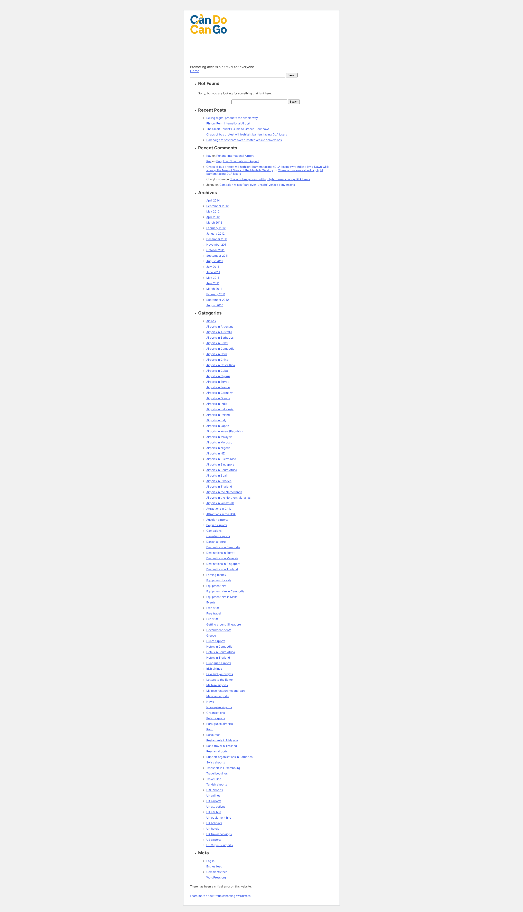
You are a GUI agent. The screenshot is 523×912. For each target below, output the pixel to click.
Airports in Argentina (220, 326)
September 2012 (217, 206)
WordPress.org (216, 877)
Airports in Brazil (217, 343)
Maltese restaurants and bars (225, 690)
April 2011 (212, 283)
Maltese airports (217, 685)
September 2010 (217, 299)
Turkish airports (216, 784)
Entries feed (214, 866)
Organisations (215, 712)
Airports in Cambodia (220, 348)
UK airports (213, 801)
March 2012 (214, 222)
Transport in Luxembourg (223, 768)
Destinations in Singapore (223, 563)
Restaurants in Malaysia (222, 740)
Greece (211, 635)
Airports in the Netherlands (224, 492)
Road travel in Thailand (221, 746)
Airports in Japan (217, 425)
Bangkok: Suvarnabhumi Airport (237, 161)
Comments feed (217, 872)
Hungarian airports (218, 663)
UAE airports (214, 790)
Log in (210, 861)
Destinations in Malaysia (222, 558)
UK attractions (215, 806)
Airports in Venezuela (220, 503)
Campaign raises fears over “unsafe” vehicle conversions (244, 140)
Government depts (218, 630)
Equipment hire (216, 585)
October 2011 (215, 250)
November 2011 (217, 244)
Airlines (211, 321)
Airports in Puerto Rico (221, 459)
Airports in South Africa (221, 470)
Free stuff (212, 608)
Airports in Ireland (218, 414)
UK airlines (213, 795)
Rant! (209, 729)
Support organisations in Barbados (229, 757)
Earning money (216, 574)
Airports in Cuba (217, 370)
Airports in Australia (219, 332)
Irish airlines (214, 668)
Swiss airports (215, 762)
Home (194, 71)
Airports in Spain (217, 475)
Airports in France (218, 387)
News (210, 701)
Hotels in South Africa (220, 652)
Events (210, 602)
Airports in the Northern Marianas (228, 497)
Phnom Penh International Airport (228, 123)
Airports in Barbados (220, 337)
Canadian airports (218, 536)
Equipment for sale (218, 580)
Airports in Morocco (219, 442)
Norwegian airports (219, 707)
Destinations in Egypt (220, 552)
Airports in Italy (216, 420)
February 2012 (216, 228)
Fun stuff (212, 619)
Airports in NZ (215, 453)
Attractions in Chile (218, 508)
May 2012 (212, 211)
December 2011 (216, 239)
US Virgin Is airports (219, 845)
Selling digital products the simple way (232, 118)
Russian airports (217, 751)
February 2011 (215, 294)
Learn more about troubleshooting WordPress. (220, 895)
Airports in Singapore (220, 464)
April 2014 (213, 200)
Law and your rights (219, 674)
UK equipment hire (218, 817)
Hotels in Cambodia (219, 646)
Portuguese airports (219, 723)
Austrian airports (217, 519)
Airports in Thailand (219, 486)
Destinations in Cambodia (223, 547)
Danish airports (216, 541)
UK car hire (213, 812)
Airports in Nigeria (218, 448)
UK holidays (214, 823)
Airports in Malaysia (219, 437)
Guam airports (215, 641)
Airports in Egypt (217, 381)
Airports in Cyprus (218, 376)
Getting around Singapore (223, 624)
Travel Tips (213, 779)
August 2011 (214, 261)
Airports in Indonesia (220, 409)
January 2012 (215, 233)
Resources (213, 734)
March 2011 (214, 288)
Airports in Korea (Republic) (224, 431)
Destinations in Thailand (222, 569)
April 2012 (213, 217)
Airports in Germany (219, 392)
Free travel (213, 613)
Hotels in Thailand (218, 657)
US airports (213, 839)
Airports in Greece (218, 398)
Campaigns (213, 530)
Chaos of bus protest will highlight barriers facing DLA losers (246, 134)
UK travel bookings (219, 834)
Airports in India (216, 403)
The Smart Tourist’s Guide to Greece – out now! (237, 129)
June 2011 (213, 272)
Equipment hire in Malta (222, 597)
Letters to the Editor (219, 679)
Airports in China (217, 359)
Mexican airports (217, 696)
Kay (208, 155)
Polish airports (215, 718)
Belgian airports (216, 525)
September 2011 (217, 255)
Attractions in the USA (221, 514)
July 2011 (212, 266)
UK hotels (212, 828)
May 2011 (212, 277)
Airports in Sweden (218, 481)
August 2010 (214, 305)
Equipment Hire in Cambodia (225, 591)
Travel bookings (217, 773)
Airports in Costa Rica (220, 365)
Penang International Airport (235, 155)
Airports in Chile (216, 354)
